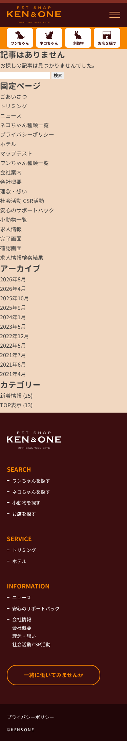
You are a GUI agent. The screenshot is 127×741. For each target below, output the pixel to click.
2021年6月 (13, 364)
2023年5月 (13, 326)
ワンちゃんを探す (31, 481)
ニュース (11, 115)
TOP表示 (11, 405)
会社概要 (11, 182)
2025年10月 (14, 298)
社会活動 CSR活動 (22, 201)
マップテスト (16, 153)
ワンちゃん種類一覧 (24, 163)
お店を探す (24, 514)
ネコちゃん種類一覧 (24, 125)
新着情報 (11, 395)
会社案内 (11, 172)
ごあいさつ (13, 96)
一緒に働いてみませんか (53, 675)
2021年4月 (13, 374)
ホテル (8, 144)
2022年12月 (14, 336)
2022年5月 (13, 345)
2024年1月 (13, 317)
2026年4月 (13, 289)
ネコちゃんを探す (31, 492)
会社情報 (21, 619)
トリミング (13, 106)
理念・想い (13, 191)
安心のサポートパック (27, 210)
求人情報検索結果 (21, 257)
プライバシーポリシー (27, 134)
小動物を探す (26, 503)
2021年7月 (13, 355)
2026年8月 (13, 279)
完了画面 (11, 238)
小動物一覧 (13, 220)
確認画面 (11, 248)
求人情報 (11, 229)
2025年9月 (13, 307)
